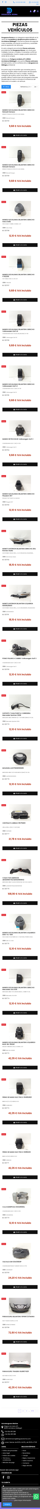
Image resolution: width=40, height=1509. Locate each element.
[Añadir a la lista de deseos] (37, 94)
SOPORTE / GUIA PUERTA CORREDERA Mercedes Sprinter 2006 (16, 714)
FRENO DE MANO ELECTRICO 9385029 (16, 1152)
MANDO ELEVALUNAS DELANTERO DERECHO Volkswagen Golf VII (18, 330)
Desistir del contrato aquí (9, 1470)
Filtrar (7, 87)
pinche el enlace (8, 1500)
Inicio (24, 1451)
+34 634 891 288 (10, 1432)
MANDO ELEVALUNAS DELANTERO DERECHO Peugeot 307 (18, 495)
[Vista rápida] (37, 97)
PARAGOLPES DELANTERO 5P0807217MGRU (18, 1316)
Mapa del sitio (27, 1466)
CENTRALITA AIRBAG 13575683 (13, 823)
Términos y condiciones (7, 1459)
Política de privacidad (10, 1451)
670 (32, 1411)
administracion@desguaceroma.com (18, 1439)
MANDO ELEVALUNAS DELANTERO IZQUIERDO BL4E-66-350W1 (18, 1043)
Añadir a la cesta (21, 135)
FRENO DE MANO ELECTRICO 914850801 (17, 1097)
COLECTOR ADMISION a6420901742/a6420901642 (13, 879)
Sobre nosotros (28, 1461)
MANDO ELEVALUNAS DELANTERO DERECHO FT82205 (18, 275)
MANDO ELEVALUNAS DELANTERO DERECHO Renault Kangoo (18, 111)
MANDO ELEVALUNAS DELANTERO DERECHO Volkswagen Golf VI (18, 385)
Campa (25, 1456)
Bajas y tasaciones (29, 1458)
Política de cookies (9, 1456)
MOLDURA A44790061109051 (13, 768)
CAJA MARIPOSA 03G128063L (13, 1207)
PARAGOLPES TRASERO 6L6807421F (15, 1371)
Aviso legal (6, 1453)
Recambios (26, 1453)
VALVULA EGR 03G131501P (11, 1262)
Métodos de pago (9, 1462)
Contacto (26, 1463)
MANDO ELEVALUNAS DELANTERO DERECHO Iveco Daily (18, 221)
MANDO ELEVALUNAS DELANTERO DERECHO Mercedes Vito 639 (18, 988)
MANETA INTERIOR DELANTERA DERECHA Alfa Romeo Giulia (19, 550)
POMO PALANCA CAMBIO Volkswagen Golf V (19, 658)
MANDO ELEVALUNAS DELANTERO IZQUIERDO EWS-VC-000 (18, 934)
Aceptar (7, 1504)
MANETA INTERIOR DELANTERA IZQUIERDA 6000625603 (17, 604)
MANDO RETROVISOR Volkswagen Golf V (17, 439)
